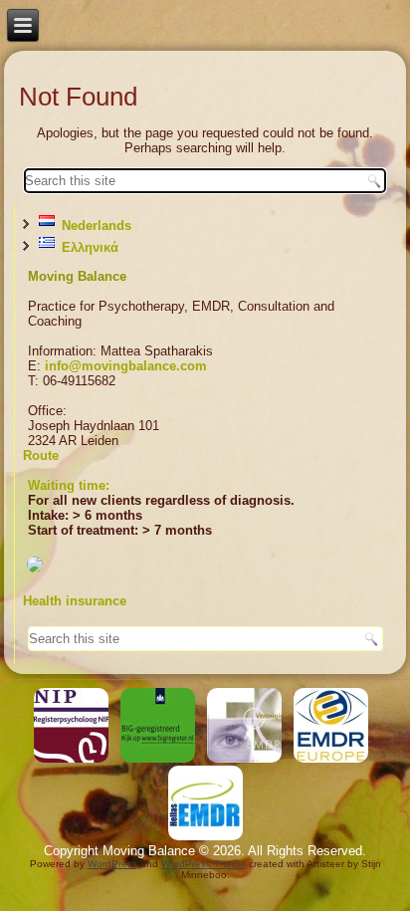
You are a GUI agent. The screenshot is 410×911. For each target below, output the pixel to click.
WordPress (112, 863)
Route (41, 455)
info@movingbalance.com (126, 365)
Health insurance (74, 600)
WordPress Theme (203, 863)
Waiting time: (68, 485)
